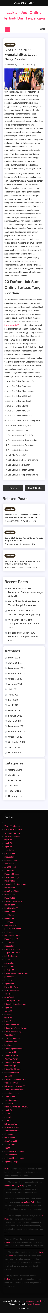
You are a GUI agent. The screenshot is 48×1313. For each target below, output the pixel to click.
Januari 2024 (14, 663)
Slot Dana (8, 1120)
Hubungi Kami (24, 1308)
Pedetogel (8, 1169)
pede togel (8, 932)
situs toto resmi (11, 1100)
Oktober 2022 (15, 736)
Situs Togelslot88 (11, 990)
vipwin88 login (10, 1066)
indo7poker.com (11, 956)
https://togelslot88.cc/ (13, 1048)
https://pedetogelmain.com (15, 1004)
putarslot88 (9, 977)
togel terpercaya (11, 1161)
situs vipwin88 (10, 1052)
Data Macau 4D (10, 925)
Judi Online (14, 775)
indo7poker (9, 857)
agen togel (8, 1103)
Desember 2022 (16, 726)
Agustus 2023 (15, 684)
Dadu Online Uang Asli (13, 1185)
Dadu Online (9, 918)
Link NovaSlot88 (11, 908)
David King (30, 65)
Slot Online (10, 45)
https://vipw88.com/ (12, 1069)
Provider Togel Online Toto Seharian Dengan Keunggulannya (24, 612)
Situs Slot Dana (10, 1042)
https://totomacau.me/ (14, 1090)
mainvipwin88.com (12, 1072)
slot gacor (8, 1134)
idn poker (8, 1014)
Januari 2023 (14, 721)
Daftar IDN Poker (11, 987)
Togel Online (14, 791)
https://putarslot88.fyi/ (13, 901)
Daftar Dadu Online (12, 936)
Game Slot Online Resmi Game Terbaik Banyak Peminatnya (23, 539)
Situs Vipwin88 (10, 1141)
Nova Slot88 (9, 888)
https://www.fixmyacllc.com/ (16, 1028)
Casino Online (15, 770)
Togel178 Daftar (11, 1055)
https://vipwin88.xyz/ (14, 325)
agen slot (8, 980)
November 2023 (16, 673)
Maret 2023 (14, 710)
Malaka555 (8, 1045)
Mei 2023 (13, 700)
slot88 (7, 959)
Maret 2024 (14, 657)
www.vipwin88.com (12, 833)
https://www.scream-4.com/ (16, 973)
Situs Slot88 (9, 1035)
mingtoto (8, 1117)
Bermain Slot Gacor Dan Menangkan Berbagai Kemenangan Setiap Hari (22, 516)
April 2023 (13, 705)
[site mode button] (42, 29)
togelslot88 (9, 983)
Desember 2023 (16, 668)
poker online (9, 853)
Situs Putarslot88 (11, 1127)
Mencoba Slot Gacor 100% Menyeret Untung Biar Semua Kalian (22, 562)
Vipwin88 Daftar (11, 1059)
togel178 (8, 840)
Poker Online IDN (11, 939)
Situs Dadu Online (29, 1202)
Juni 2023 (13, 694)
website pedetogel (12, 836)
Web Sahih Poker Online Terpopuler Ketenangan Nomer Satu (24, 623)
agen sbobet (9, 1144)
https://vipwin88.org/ (13, 1031)
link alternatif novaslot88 (14, 1086)
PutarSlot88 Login (11, 874)
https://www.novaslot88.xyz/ (16, 1107)
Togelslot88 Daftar (12, 953)
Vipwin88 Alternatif (12, 826)
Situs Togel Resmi (12, 1001)
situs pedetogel (10, 1155)
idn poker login (10, 860)
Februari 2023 (15, 715)
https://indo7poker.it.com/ (15, 884)
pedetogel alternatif (12, 929)
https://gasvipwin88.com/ (15, 1079)
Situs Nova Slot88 (11, 891)
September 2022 (16, 742)
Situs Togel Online (11, 1083)
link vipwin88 (9, 1137)
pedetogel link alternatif (14, 1151)
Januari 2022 (14, 747)
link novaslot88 (10, 1124)
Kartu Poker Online (12, 949)
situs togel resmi (11, 1093)
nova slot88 (9, 970)
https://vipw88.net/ (12, 1025)
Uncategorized (15, 796)
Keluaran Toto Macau (13, 829)
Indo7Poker (9, 850)
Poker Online (14, 780)
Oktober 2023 (15, 678)
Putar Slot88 (9, 881)
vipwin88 (8, 1011)
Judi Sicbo (8, 922)
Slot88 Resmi (10, 867)
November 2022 (16, 731)
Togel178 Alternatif (12, 1062)
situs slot (8, 994)
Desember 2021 (16, 752)
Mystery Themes (32, 1304)
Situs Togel (9, 997)
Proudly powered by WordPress (33, 1301)
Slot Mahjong (9, 870)
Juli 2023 (13, 689)
